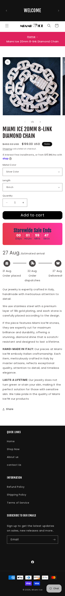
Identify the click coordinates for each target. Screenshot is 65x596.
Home (31, 37)
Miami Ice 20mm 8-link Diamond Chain (32, 41)
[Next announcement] (58, 10)
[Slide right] (40, 122)
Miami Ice (37, 589)
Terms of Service (18, 502)
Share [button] (10, 409)
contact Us (14, 465)
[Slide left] (25, 122)
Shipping (7, 149)
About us (13, 457)
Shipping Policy (16, 494)
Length (6, 180)
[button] (7, 25)
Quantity (7, 195)
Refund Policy (16, 487)
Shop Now (13, 449)
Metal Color (9, 165)
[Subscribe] (54, 539)
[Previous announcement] (6, 10)
